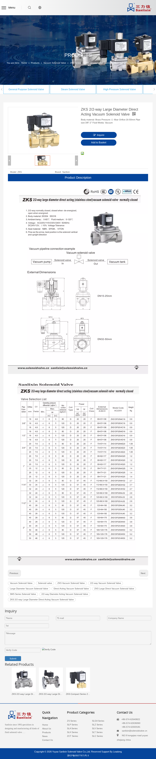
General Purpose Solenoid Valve (26, 89)
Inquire (100, 135)
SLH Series (72, 732)
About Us (46, 728)
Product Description (78, 177)
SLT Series (97, 732)
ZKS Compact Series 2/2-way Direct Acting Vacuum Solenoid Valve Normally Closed (78, 694)
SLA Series (72, 728)
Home (45, 725)
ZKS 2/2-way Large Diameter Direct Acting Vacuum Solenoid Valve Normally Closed (51, 694)
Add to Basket (98, 142)
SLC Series (97, 736)
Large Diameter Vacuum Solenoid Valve (29, 588)
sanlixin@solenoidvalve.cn (134, 730)
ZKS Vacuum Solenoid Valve (71, 583)
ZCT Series (72, 736)
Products (46, 732)
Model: (13, 172)
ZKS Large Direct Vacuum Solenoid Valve (114, 588)
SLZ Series (97, 724)
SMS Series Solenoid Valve (23, 594)
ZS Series (71, 721)
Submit (13, 658)
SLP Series (72, 724)
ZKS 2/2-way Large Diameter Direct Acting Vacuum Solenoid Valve (42, 599)
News (45, 736)
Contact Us (47, 740)
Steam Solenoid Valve (73, 89)
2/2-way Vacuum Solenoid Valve (105, 583)
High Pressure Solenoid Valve (119, 89)
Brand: (58, 172)
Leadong (117, 751)
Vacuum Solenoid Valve (21, 583)
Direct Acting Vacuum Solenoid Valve (71, 588)
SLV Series (97, 728)
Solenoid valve (45, 583)
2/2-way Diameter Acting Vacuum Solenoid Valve (64, 594)
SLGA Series (98, 721)
